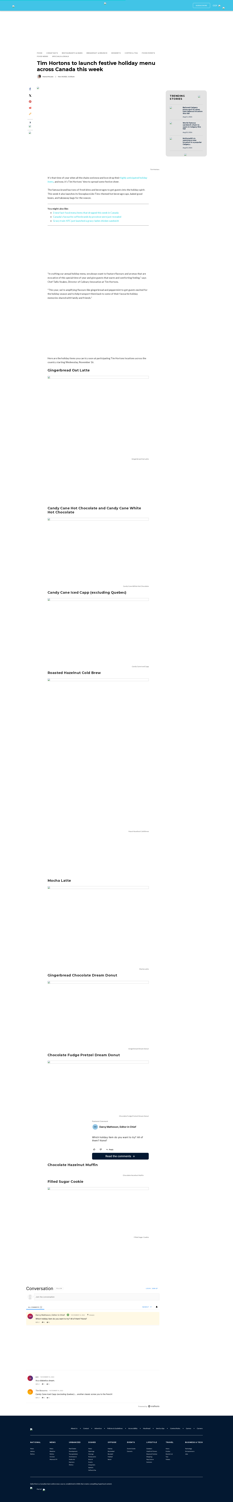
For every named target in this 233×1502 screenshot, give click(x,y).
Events (90, 1462)
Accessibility (132, 1428)
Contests (149, 1462)
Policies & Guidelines (115, 1428)
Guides (168, 1451)
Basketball (111, 1451)
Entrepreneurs (189, 1451)
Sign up (154, 1288)
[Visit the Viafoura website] (153, 1406)
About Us (74, 1428)
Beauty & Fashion (151, 1454)
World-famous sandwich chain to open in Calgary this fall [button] (192, 126)
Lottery (32, 1451)
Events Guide (131, 1448)
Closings (91, 1454)
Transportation (73, 1454)
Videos (168, 1459)
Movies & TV (53, 1459)
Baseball (110, 1454)
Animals (52, 1456)
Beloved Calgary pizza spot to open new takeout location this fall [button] (193, 110)
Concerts (129, 1451)
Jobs (186, 1454)
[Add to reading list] (30, 133)
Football (110, 1456)
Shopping (149, 1456)
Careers (200, 1428)
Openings (91, 1451)
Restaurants (92, 1456)
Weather (52, 1451)
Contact (86, 1428)
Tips (167, 1456)
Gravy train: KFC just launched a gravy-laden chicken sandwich (86, 220)
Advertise (98, 1428)
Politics (32, 1454)
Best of (90, 1459)
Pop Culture (150, 1459)
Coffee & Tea (92, 1470)
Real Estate (72, 1448)
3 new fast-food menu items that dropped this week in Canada (86, 212)
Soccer (110, 1459)
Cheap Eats (91, 1465)
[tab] (35, 1307)
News (32, 1448)
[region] (92, 1347)
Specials (90, 1467)
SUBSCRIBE (201, 5)
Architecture (73, 1456)
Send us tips (160, 1428)
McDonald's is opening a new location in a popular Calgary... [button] (192, 141)
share (156, 1322)
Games (188, 1428)
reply (38, 1322)
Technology (188, 1448)
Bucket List (169, 1454)
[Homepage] (35, 1428)
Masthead (146, 1428)
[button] (175, 110)
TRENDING (177, 97)
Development (73, 1451)
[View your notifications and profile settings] (156, 1307)
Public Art (72, 1459)
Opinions (71, 1462)
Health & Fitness (151, 1451)
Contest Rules (175, 1428)
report (154, 1384)
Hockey (110, 1448)
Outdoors (149, 1448)
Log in (148, 1288)
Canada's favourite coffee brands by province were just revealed (87, 216)
